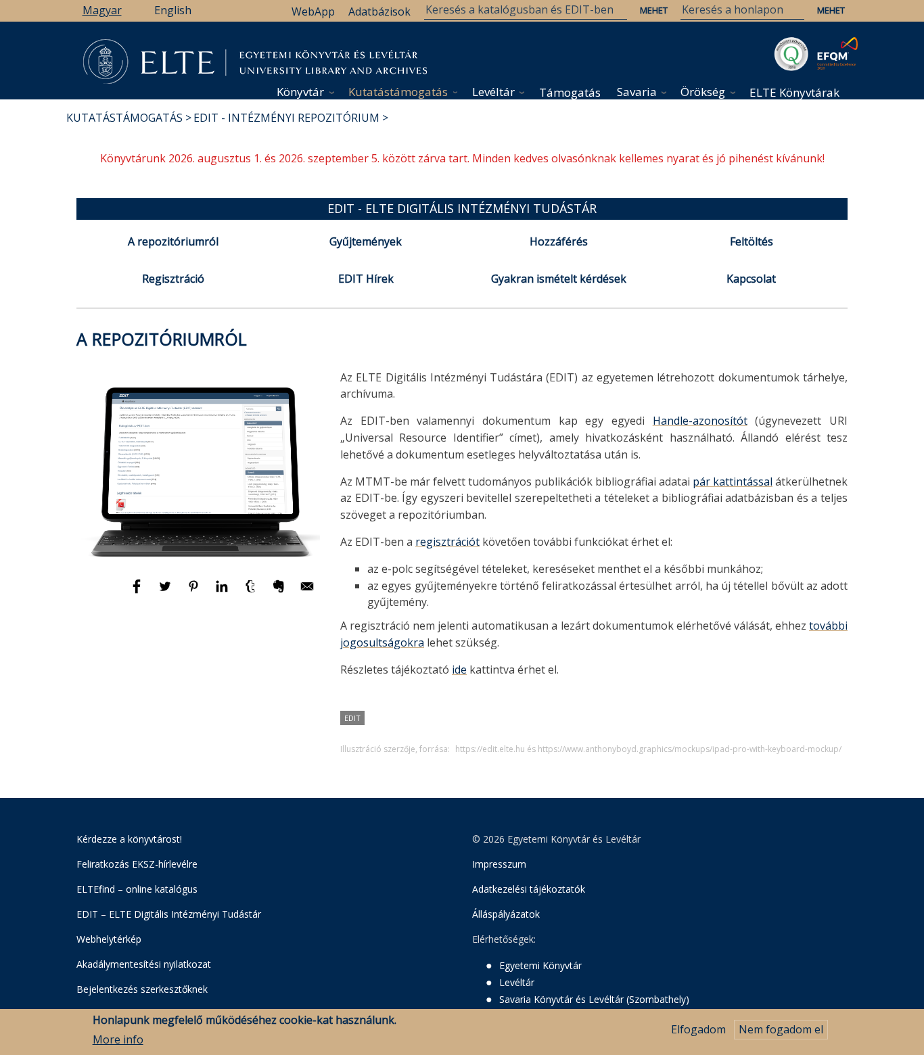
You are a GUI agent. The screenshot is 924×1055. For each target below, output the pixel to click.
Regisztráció (173, 278)
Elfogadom (698, 1029)
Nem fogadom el (781, 1029)
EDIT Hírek (366, 278)
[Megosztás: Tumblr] (251, 592)
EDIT (352, 718)
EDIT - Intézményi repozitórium (286, 117)
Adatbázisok (379, 11)
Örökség (702, 91)
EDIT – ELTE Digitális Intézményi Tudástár (168, 914)
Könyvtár (300, 91)
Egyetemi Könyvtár (540, 965)
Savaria (637, 91)
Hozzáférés (559, 241)
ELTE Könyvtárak (794, 92)
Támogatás (570, 92)
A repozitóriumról (173, 241)
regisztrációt (447, 541)
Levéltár (493, 91)
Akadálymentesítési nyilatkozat (143, 964)
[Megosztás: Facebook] (137, 592)
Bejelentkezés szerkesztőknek (142, 989)
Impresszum (499, 864)
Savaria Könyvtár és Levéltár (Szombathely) (594, 999)
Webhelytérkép (108, 939)
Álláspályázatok (506, 914)
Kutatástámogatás (398, 91)
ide (459, 669)
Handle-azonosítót (700, 420)
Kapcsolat (751, 278)
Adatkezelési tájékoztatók (528, 889)
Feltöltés (751, 241)
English (172, 10)
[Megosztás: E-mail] (307, 592)
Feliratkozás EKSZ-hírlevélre (137, 864)
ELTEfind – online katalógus (137, 889)
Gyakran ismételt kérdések (558, 278)
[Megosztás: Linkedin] (223, 592)
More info (118, 1039)
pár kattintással (732, 481)
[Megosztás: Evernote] (280, 592)
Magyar (102, 10)
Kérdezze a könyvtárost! (129, 839)
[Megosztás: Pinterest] (194, 592)
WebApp (313, 11)
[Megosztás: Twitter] (166, 592)
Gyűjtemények (365, 241)
